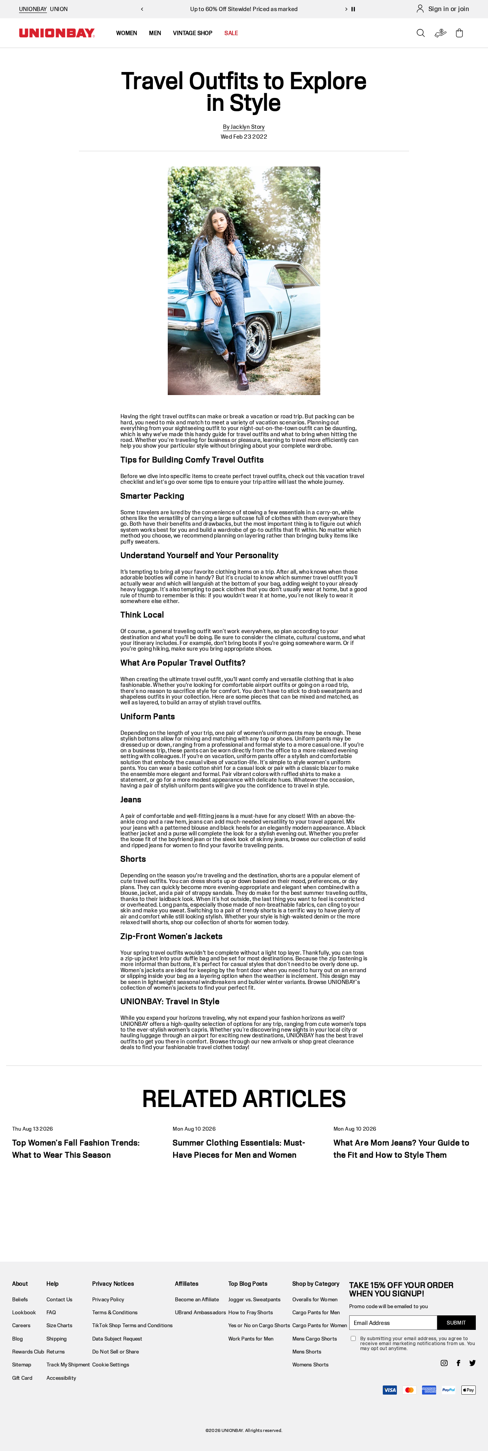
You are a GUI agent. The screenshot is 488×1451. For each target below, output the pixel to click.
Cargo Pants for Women (319, 1325)
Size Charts (59, 1325)
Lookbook (24, 1312)
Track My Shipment (68, 1364)
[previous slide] (141, 9)
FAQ (51, 1312)
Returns (56, 1352)
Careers (21, 1325)
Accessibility (61, 1378)
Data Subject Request (117, 1339)
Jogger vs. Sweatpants (254, 1299)
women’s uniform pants (273, 732)
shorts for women (250, 922)
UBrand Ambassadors (200, 1312)
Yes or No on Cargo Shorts (259, 1325)
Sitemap (21, 1364)
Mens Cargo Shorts (314, 1339)
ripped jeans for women (161, 845)
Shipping (57, 1339)
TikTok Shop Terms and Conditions (132, 1325)
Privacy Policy (108, 1299)
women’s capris (187, 1029)
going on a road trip (322, 685)
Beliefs (20, 1299)
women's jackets (175, 987)
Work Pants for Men (250, 1339)
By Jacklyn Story (244, 126)
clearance (341, 1041)
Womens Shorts (310, 1364)
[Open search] (420, 33)
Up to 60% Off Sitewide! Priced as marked (244, 9)
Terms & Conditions (115, 1312)
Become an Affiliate (197, 1299)
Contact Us (59, 1299)
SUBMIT (456, 1323)
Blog (17, 1339)
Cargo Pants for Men (316, 1312)
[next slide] (346, 9)
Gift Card (22, 1378)
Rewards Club (28, 1352)
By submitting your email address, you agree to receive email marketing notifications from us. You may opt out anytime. (417, 1343)
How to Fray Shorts (250, 1312)
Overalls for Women (314, 1299)
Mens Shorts (306, 1352)
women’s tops (348, 1024)
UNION (58, 9)
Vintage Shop (192, 33)
